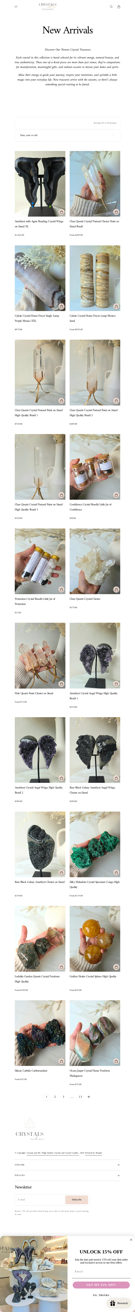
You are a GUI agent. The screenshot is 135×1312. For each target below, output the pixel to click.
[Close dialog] (131, 1240)
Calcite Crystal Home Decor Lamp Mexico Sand (92, 318)
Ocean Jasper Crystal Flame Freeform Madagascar (90, 1073)
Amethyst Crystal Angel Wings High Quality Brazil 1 (93, 696)
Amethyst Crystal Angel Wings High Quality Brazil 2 (39, 790)
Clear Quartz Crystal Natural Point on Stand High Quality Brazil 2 (93, 413)
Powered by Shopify (93, 1153)
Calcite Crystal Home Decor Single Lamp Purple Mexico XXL (37, 318)
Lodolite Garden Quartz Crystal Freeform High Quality (37, 979)
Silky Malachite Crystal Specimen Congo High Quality (95, 885)
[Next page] (88, 1097)
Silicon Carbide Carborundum (31, 1070)
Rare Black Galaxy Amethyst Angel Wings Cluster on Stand (92, 790)
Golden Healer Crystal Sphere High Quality (93, 976)
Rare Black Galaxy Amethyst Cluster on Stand (40, 882)
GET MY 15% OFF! (101, 1285)
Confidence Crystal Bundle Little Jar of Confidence (90, 507)
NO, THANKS (101, 1295)
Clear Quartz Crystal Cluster (85, 599)
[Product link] (40, 194)
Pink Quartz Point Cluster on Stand (34, 693)
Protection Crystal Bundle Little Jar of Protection (35, 602)
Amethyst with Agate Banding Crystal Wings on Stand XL (39, 224)
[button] (16, 7)
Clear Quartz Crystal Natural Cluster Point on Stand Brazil (94, 224)
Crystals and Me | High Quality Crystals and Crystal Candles (53, 1153)
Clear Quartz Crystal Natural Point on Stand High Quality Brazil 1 (39, 413)
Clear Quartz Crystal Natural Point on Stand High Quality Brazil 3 (39, 507)
